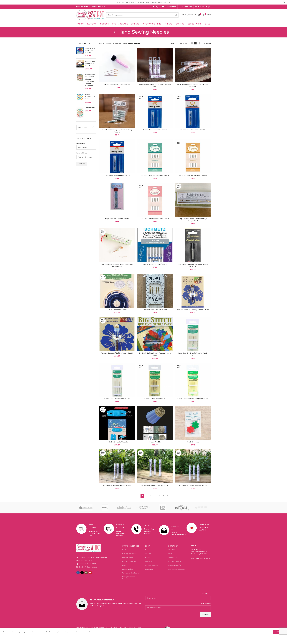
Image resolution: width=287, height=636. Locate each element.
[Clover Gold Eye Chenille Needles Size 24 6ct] (193, 334)
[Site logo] (90, 15)
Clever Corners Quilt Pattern (90, 97)
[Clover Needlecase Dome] (117, 291)
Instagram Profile (174, 565)
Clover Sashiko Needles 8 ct (154, 399)
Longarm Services (129, 561)
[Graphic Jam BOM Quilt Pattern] (80, 52)
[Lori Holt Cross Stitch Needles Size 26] (155, 200)
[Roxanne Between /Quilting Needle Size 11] (193, 291)
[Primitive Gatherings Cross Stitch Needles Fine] (155, 65)
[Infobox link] (88, 532)
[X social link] (156, 6)
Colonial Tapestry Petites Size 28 (155, 130)
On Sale (148, 554)
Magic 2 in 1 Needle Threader (117, 442)
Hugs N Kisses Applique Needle (117, 219)
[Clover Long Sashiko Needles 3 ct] (117, 380)
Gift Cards (149, 569)
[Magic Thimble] (155, 423)
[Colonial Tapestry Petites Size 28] (155, 111)
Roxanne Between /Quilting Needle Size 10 (117, 353)
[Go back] (115, 32)
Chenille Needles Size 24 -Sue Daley (117, 84)
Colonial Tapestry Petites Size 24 (117, 175)
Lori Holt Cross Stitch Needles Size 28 (155, 175)
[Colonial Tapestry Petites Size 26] (193, 111)
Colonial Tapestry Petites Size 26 (192, 130)
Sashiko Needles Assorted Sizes (155, 310)
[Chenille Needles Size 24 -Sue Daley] (117, 65)
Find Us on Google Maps (200, 558)
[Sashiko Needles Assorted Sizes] (155, 291)
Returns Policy (127, 557)
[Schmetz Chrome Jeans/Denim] (155, 245)
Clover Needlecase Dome (117, 310)
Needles (118, 43)
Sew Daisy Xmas (193, 442)
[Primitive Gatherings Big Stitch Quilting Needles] (117, 111)
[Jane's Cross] (80, 112)
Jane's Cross (90, 108)
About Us (171, 550)
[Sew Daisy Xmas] (193, 423)
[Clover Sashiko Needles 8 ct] (155, 380)
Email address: (81, 153)
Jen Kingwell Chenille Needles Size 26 (193, 485)
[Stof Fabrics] (124, 507)
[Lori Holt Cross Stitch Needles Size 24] (193, 156)
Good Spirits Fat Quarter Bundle (90, 63)
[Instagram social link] (159, 6)
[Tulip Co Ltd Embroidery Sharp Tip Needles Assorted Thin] (117, 245)
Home (101, 43)
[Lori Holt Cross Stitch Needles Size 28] (155, 156)
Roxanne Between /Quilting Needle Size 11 (193, 310)
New (147, 550)
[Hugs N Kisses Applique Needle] (117, 200)
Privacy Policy (127, 569)
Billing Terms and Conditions (128, 578)
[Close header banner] (284, 2)
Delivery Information (129, 554)
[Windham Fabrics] (86, 507)
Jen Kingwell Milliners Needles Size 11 (117, 485)
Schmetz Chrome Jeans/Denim (155, 264)
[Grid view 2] (192, 43)
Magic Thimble (155, 442)
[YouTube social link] (163, 6)
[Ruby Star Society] (143, 507)
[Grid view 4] (199, 43)
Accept (278, 632)
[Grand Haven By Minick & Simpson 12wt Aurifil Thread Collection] (80, 82)
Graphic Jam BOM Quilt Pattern (90, 50)
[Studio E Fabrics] (105, 507)
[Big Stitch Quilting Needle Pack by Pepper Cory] (155, 334)
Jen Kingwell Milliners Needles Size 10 (155, 485)
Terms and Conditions (130, 573)
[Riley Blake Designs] (181, 507)
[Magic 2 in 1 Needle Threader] (117, 423)
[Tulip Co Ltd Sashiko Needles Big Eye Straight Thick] (193, 200)
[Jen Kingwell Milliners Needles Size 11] (117, 466)
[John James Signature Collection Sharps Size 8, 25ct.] (193, 245)
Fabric (147, 557)
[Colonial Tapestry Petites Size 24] (117, 156)
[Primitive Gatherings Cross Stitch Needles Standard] (193, 65)
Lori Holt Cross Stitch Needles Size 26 (155, 219)
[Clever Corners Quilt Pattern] (80, 98)
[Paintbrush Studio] (201, 507)
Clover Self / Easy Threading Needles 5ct (193, 399)
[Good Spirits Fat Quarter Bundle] (80, 65)
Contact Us (126, 550)
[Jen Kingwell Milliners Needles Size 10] (155, 466)
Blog (170, 554)
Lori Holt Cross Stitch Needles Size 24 (193, 175)
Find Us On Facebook (176, 569)
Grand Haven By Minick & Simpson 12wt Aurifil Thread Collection (90, 80)
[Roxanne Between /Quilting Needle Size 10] (117, 334)
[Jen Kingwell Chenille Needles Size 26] (193, 466)
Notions (109, 43)
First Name (80, 143)
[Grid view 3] (195, 43)
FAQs (124, 565)
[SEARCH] (176, 15)
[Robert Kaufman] (162, 507)
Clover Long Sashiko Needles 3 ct (117, 399)
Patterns (148, 561)
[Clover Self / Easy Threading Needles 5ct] (193, 380)
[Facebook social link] (153, 6)
